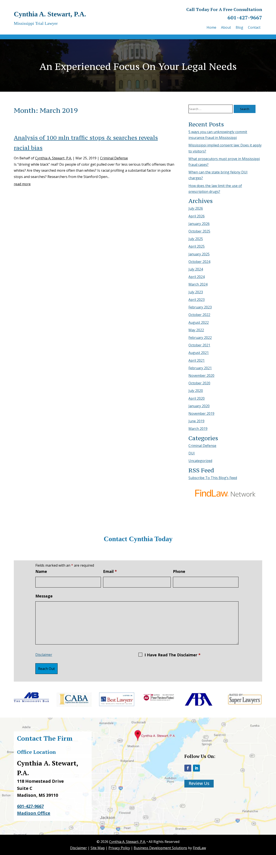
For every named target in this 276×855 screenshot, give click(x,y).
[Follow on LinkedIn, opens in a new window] (196, 768)
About (226, 28)
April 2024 (196, 276)
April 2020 (196, 398)
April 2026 (196, 216)
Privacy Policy (119, 848)
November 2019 (201, 413)
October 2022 (199, 314)
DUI (191, 453)
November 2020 (201, 375)
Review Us (199, 783)
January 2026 (199, 223)
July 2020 (195, 390)
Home (211, 28)
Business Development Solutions (160, 848)
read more (22, 184)
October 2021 (199, 345)
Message (44, 596)
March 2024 (197, 284)
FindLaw (199, 848)
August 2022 (198, 322)
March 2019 (197, 428)
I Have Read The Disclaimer (172, 654)
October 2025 (199, 231)
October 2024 (199, 261)
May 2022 (196, 330)
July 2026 (195, 208)
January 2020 (199, 406)
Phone (179, 571)
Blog (239, 28)
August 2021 (198, 352)
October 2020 (199, 383)
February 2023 (200, 307)
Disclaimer (43, 654)
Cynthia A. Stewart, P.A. (53, 158)
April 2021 (196, 360)
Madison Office (33, 813)
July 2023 (195, 292)
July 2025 (195, 238)
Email (110, 571)
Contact (254, 28)
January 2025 (199, 254)
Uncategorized (200, 460)
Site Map (98, 848)
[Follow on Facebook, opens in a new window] (187, 768)
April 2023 (196, 299)
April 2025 (196, 246)
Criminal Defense (114, 158)
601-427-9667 (244, 17)
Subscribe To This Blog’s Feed (212, 477)
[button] (271, 823)
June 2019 (196, 421)
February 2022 (200, 337)
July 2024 (195, 269)
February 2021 (200, 368)
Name (41, 571)
